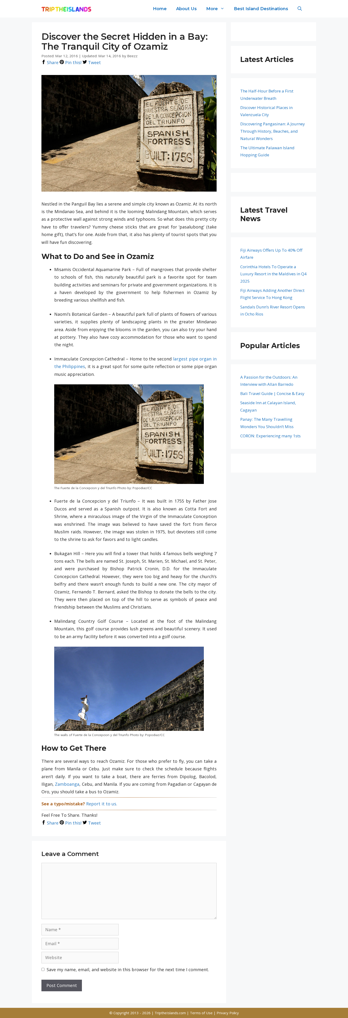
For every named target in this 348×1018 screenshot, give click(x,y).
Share (52, 62)
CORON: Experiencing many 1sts (270, 436)
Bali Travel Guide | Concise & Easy (272, 393)
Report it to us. (101, 804)
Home (160, 8)
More (212, 8)
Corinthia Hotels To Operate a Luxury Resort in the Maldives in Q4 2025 (273, 274)
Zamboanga (67, 784)
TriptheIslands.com (170, 1012)
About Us (186, 8)
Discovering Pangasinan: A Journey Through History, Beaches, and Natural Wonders (272, 131)
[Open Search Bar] (300, 9)
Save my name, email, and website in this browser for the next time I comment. (128, 969)
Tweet (94, 62)
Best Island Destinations (261, 8)
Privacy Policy (228, 1012)
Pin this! (72, 62)
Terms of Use (202, 1012)
